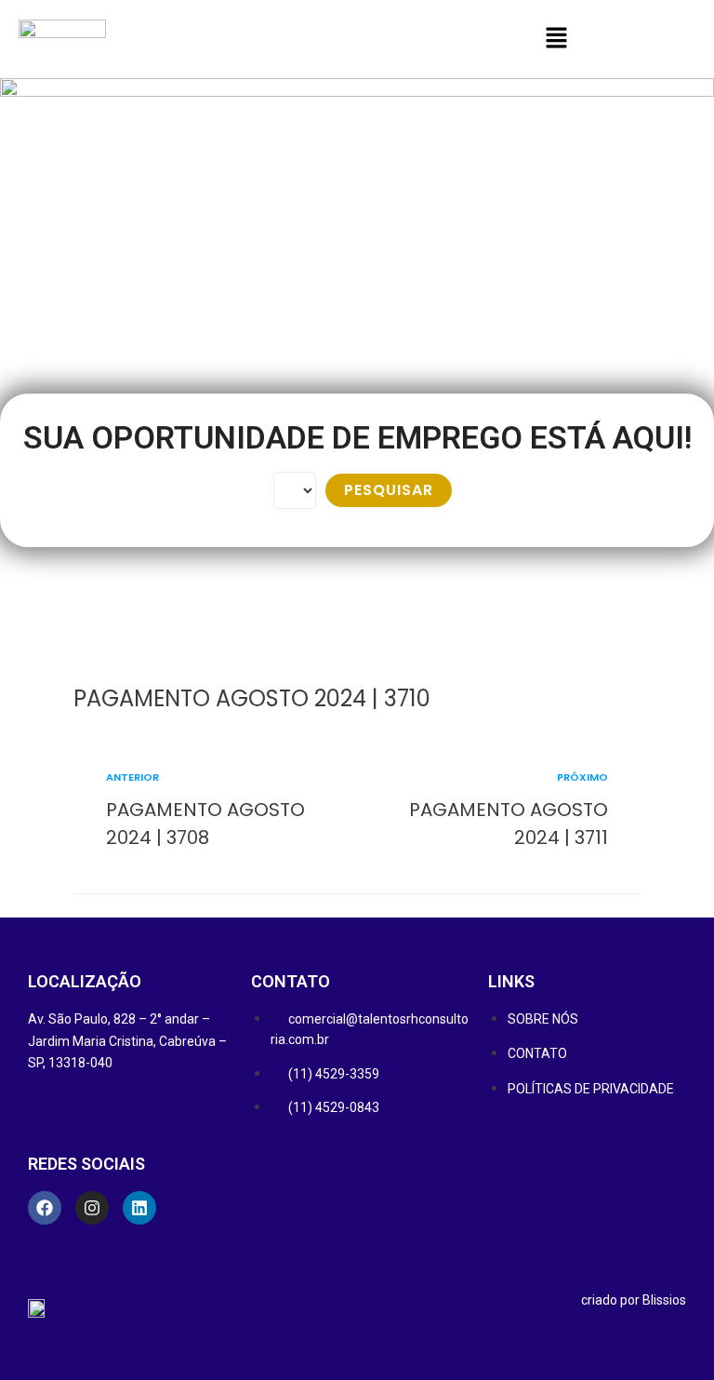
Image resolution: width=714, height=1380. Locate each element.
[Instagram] (92, 1208)
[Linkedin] (139, 1208)
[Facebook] (44, 1208)
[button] (556, 39)
